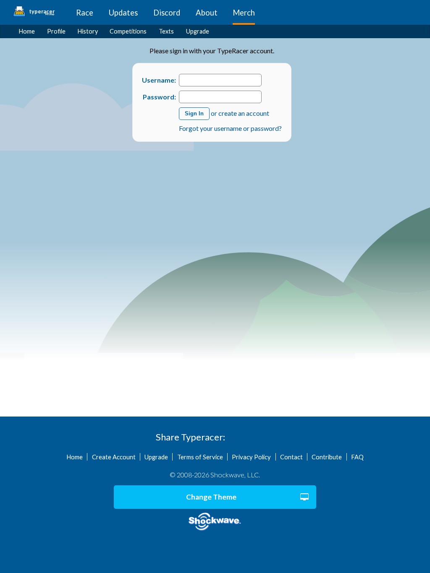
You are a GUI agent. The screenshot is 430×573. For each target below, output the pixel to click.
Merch (244, 12)
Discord (166, 12)
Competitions (128, 31)
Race (84, 12)
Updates (123, 12)
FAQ (357, 457)
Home (27, 31)
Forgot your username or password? (230, 128)
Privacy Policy (251, 457)
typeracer (42, 12)
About (207, 12)
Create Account (114, 457)
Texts (166, 31)
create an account (243, 113)
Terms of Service (200, 457)
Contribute (327, 457)
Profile (56, 31)
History (88, 31)
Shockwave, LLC (215, 522)
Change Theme (211, 496)
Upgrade (197, 31)
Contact (291, 457)
